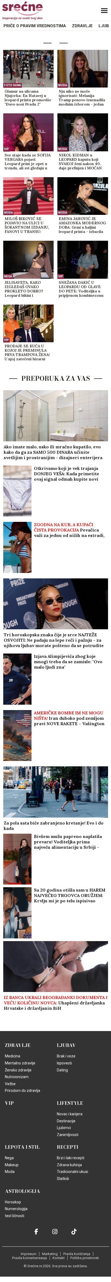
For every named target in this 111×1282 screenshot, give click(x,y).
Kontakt (59, 1258)
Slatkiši (63, 1178)
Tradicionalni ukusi (72, 1171)
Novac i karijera (69, 1114)
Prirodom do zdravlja (22, 1090)
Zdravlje (82, 25)
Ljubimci (64, 1128)
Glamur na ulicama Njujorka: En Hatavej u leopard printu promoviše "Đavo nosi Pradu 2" (28, 98)
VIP (6, 149)
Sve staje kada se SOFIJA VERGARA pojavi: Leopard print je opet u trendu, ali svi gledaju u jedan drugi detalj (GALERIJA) (28, 162)
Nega (8, 276)
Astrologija (22, 1191)
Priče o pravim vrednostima (35, 25)
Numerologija (16, 1209)
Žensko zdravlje (18, 1070)
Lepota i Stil (22, 1147)
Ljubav (66, 1045)
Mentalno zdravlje (20, 1063)
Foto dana (12, 85)
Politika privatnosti (84, 1258)
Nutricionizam (17, 1077)
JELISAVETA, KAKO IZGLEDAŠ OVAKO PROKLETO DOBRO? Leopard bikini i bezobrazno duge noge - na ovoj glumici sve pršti (27, 289)
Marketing (50, 1254)
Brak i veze (66, 1056)
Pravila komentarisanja (29, 1258)
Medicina (12, 1056)
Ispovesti (64, 1063)
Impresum (28, 1254)
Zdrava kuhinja (69, 1165)
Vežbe (10, 1084)
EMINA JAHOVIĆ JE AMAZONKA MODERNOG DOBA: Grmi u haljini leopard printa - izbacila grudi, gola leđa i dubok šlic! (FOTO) (82, 225)
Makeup (12, 1165)
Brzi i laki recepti (70, 1158)
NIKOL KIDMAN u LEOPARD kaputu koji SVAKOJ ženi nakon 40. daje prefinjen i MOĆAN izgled (80, 162)
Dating (62, 1070)
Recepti (67, 1147)
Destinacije (66, 1121)
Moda (62, 85)
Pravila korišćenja (76, 1254)
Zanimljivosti (67, 1135)
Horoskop (13, 1202)
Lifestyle (70, 1103)
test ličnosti (14, 1216)
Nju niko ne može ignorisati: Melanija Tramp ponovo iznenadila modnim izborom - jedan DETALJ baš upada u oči (82, 98)
